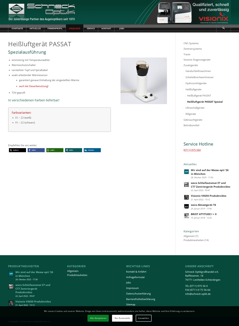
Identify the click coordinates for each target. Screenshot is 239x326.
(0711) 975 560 (192, 150)
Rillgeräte (191, 113)
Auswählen (143, 318)
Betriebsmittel (191, 125)
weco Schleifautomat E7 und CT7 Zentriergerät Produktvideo (32, 288)
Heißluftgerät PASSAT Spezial (205, 101)
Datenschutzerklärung (138, 293)
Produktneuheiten (194, 240)
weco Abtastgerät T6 (203, 204)
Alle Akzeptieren (98, 318)
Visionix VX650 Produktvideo (208, 195)
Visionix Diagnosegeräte (197, 59)
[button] (17, 150)
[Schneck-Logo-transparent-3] (42, 12)
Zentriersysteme (193, 48)
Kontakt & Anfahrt (136, 271)
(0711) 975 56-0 (199, 286)
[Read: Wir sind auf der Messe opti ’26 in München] (186, 172)
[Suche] (223, 28)
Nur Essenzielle (122, 318)
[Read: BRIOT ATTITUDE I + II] (186, 216)
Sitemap (130, 304)
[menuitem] (17, 28)
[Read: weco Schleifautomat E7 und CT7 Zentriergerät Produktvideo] (186, 184)
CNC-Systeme (191, 43)
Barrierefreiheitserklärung (140, 299)
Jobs (128, 282)
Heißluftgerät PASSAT (199, 95)
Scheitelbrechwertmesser (200, 77)
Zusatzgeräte (191, 65)
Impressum (132, 288)
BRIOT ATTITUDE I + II (204, 214)
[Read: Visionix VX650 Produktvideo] (186, 197)
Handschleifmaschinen (198, 71)
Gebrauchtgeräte (193, 119)
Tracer (187, 54)
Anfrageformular (135, 277)
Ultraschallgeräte (195, 107)
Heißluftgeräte (193, 89)
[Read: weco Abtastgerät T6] (186, 206)
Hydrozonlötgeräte (196, 83)
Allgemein (189, 236)
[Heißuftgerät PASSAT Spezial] (143, 81)
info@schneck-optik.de (198, 293)
